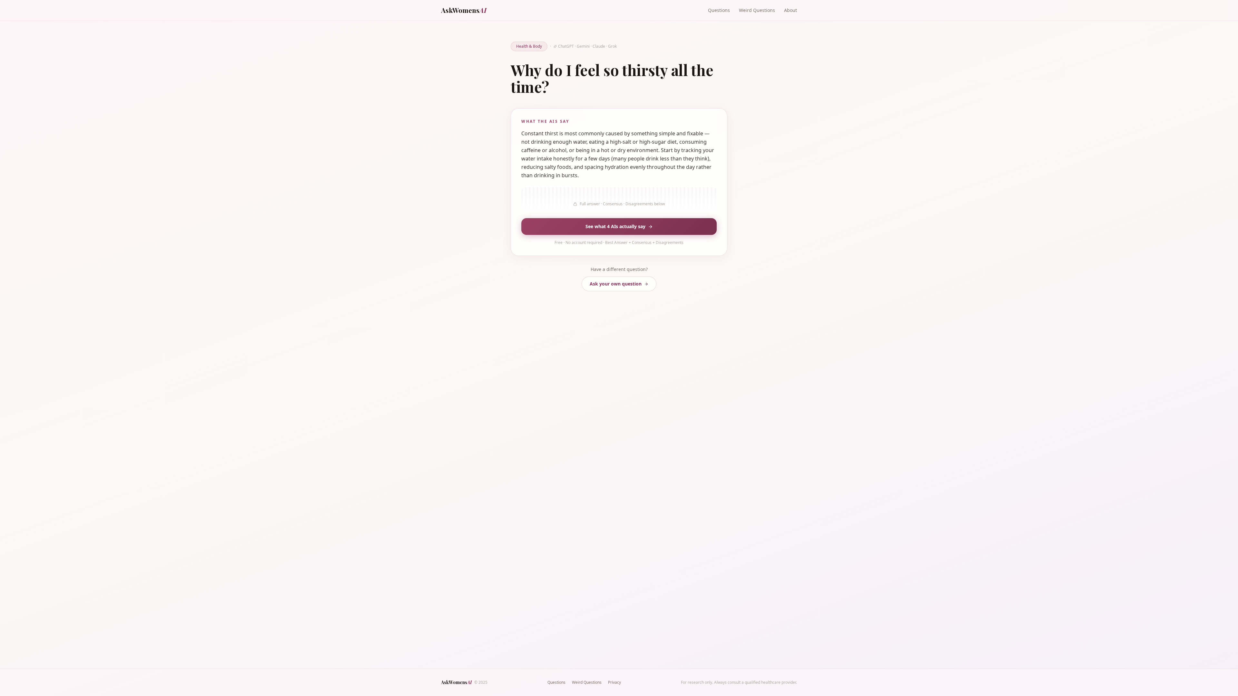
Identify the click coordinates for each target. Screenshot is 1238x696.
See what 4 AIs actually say (615, 226)
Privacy (614, 682)
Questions (719, 10)
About (790, 10)
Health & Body (529, 46)
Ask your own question (616, 284)
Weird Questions (757, 10)
